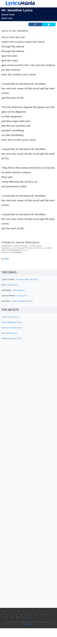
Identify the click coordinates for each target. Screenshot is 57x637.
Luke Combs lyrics (10, 317)
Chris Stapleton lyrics (11, 322)
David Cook (7, 15)
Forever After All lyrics (27, 280)
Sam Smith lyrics (9, 333)
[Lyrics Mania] (28, 3)
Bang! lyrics (13, 285)
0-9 (3, 612)
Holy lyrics (22, 296)
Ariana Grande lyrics (11, 328)
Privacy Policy (28, 624)
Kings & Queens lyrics (22, 301)
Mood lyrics (19, 290)
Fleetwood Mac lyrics (11, 339)
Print (6, 259)
